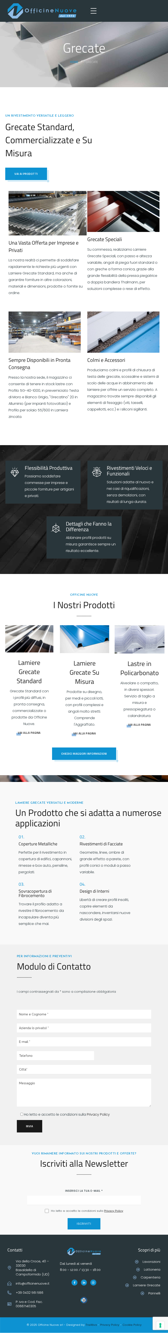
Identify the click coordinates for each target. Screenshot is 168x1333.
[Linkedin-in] (84, 1283)
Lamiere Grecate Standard (29, 671)
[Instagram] (93, 1283)
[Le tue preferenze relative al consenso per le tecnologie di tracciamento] (160, 1325)
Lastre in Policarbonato (139, 668)
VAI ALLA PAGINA (84, 733)
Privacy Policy (98, 1114)
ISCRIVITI (84, 1223)
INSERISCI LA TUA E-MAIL (84, 1191)
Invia (29, 1126)
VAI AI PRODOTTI (26, 174)
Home (74, 62)
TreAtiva (91, 1325)
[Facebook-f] (74, 1283)
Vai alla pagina (29, 732)
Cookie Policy (132, 1325)
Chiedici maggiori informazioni (84, 753)
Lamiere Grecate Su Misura (84, 672)
